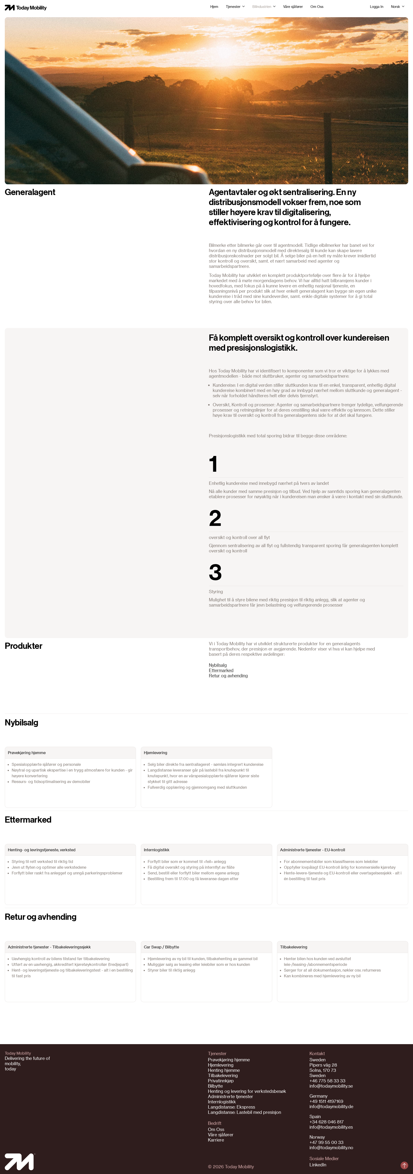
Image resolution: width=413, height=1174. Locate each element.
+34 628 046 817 (327, 1121)
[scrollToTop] (404, 1165)
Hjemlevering (221, 1064)
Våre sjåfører (293, 7)
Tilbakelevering (223, 1075)
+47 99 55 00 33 (326, 1142)
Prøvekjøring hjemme (229, 1059)
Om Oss (316, 7)
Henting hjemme (224, 1070)
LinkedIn (318, 1164)
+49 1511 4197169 (326, 1101)
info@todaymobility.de (331, 1106)
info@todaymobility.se (331, 1085)
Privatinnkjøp (221, 1080)
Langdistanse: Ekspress (231, 1106)
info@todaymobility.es (331, 1126)
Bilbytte (215, 1085)
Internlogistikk (222, 1101)
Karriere (216, 1139)
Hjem (214, 7)
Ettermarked (221, 670)
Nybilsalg (218, 664)
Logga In (376, 7)
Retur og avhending (228, 675)
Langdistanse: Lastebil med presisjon (244, 1112)
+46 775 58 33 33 (327, 1080)
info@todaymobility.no (331, 1147)
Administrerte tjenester (230, 1096)
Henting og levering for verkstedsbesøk (247, 1091)
